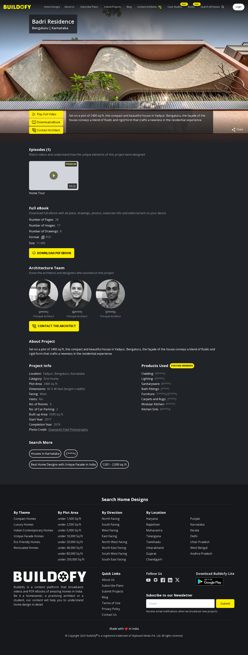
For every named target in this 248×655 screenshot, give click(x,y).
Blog (129, 6)
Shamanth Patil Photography (68, 430)
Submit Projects (112, 6)
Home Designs (52, 6)
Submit (225, 604)
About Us (69, 6)
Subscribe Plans (89, 6)
